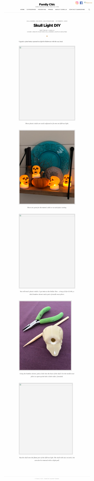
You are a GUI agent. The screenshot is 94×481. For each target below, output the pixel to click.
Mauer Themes (54, 478)
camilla (52, 30)
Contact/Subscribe (77, 9)
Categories (31, 9)
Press (50, 9)
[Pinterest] (88, 2)
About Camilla (61, 9)
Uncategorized (48, 21)
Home (22, 9)
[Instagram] (77, 2)
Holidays (39, 21)
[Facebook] (81, 2)
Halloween (31, 21)
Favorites (42, 9)
